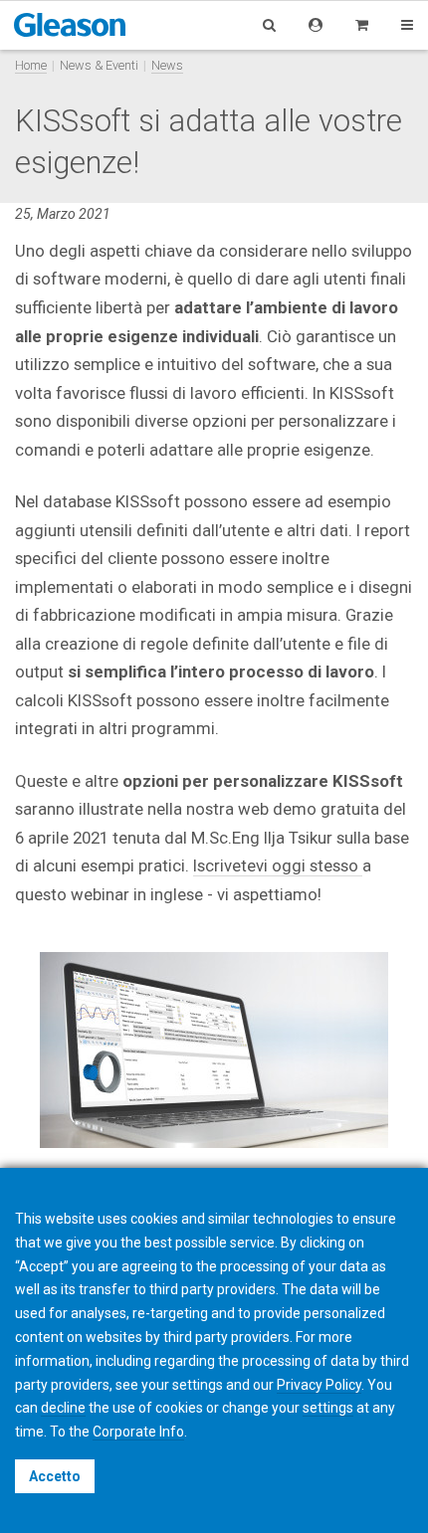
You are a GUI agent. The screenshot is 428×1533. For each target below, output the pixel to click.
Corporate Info (138, 1431)
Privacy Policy (319, 1385)
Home (31, 65)
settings (328, 1408)
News (167, 65)
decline (63, 1408)
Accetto (55, 1476)
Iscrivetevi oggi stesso (277, 865)
